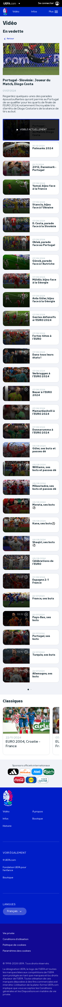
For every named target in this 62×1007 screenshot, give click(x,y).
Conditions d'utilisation (15, 939)
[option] (31, 130)
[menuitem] (19, 11)
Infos (5, 819)
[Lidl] (31, 780)
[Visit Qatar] (43, 780)
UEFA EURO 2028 (5, 11)
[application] (31, 59)
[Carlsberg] (48, 771)
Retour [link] (10, 39)
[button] (53, 11)
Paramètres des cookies (17, 951)
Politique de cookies (14, 945)
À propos (37, 812)
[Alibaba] (25, 771)
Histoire (7, 826)
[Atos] (37, 771)
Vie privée (8, 933)
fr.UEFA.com (9, 860)
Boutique (37, 819)
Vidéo (6, 812)
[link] (16, 11)
